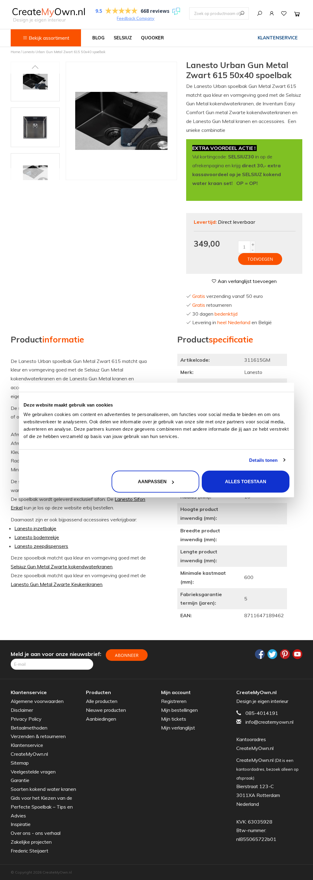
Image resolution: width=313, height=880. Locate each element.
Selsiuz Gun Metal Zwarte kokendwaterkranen (61, 566)
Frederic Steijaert (29, 851)
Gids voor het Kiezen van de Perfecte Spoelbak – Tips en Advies (42, 807)
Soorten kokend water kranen (43, 789)
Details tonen (263, 459)
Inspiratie (21, 824)
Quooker (152, 38)
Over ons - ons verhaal (36, 833)
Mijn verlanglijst (178, 728)
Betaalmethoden (29, 728)
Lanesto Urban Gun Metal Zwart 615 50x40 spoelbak (64, 52)
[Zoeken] (259, 13)
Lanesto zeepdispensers (41, 546)
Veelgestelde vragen (33, 772)
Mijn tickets (173, 719)
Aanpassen (152, 481)
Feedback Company (135, 18)
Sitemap (20, 763)
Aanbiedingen (101, 719)
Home (15, 52)
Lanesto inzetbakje (35, 528)
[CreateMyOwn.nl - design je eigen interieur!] (48, 15)
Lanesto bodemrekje (36, 537)
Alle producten (101, 701)
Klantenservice (278, 38)
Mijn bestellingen (179, 710)
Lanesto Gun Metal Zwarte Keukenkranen (56, 584)
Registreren (173, 701)
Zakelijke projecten (31, 842)
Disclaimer (22, 710)
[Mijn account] (271, 13)
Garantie (20, 780)
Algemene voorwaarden (37, 701)
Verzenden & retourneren (38, 736)
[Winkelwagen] (297, 13)
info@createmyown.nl (269, 722)
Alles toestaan (245, 481)
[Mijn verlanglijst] (284, 13)
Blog (98, 38)
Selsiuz (123, 38)
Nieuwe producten (106, 710)
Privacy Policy (26, 719)
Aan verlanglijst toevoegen (246, 281)
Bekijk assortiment (48, 38)
